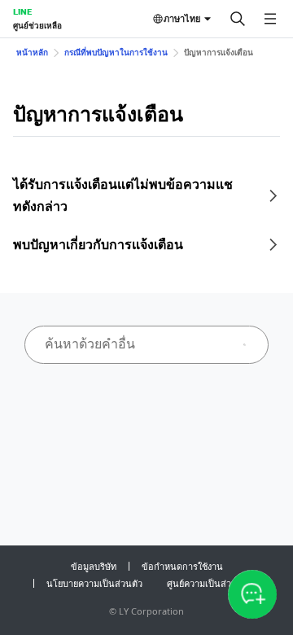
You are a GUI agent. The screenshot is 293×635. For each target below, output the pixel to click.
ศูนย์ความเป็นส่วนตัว (207, 583)
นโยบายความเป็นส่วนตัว (94, 583)
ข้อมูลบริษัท (93, 566)
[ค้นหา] (237, 18)
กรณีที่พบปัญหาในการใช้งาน (116, 52)
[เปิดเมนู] (270, 18)
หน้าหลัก (32, 52)
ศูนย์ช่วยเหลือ (37, 25)
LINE (22, 11)
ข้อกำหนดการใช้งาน (182, 566)
